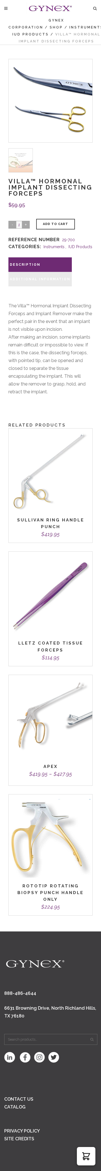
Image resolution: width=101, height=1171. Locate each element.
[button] (86, 1156)
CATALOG (15, 1107)
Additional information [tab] (40, 279)
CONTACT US (18, 1099)
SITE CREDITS (19, 1138)
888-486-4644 (20, 993)
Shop (56, 27)
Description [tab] (25, 265)
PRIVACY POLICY (22, 1131)
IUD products (30, 34)
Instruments (54, 247)
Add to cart (55, 224)
